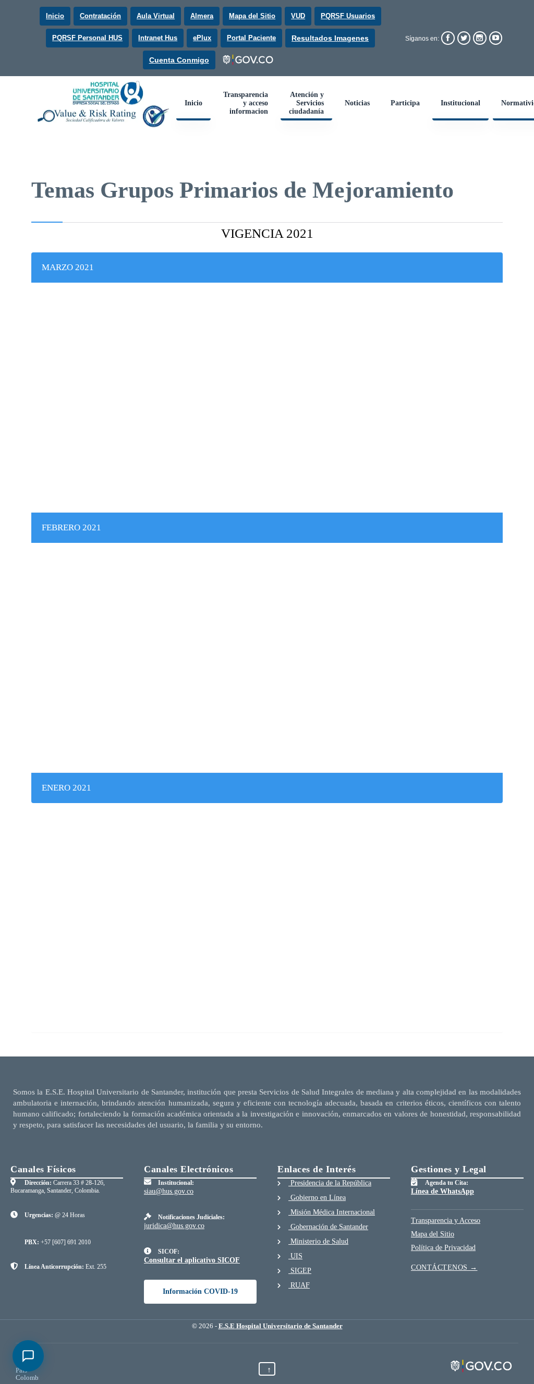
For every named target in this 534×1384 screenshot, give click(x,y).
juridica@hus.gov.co (174, 1226)
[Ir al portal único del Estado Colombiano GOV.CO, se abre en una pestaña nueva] (248, 60)
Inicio (55, 16)
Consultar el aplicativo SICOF (192, 1260)
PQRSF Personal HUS (87, 38)
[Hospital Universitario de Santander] (103, 104)
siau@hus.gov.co (168, 1191)
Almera (201, 16)
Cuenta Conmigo (179, 60)
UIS (295, 1256)
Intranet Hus (157, 38)
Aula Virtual (156, 16)
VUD (298, 16)
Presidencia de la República (329, 1183)
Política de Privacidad (443, 1248)
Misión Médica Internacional (331, 1212)
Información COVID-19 (200, 1291)
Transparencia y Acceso (445, 1220)
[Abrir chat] (28, 1355)
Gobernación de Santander (328, 1227)
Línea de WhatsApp (442, 1191)
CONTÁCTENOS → (444, 1267)
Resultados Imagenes (330, 38)
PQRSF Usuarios (348, 16)
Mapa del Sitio (252, 16)
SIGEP (299, 1270)
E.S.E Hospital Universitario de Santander (281, 1326)
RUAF (299, 1285)
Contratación (100, 16)
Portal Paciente (251, 38)
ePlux (202, 38)
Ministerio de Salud (318, 1241)
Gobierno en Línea (317, 1197)
